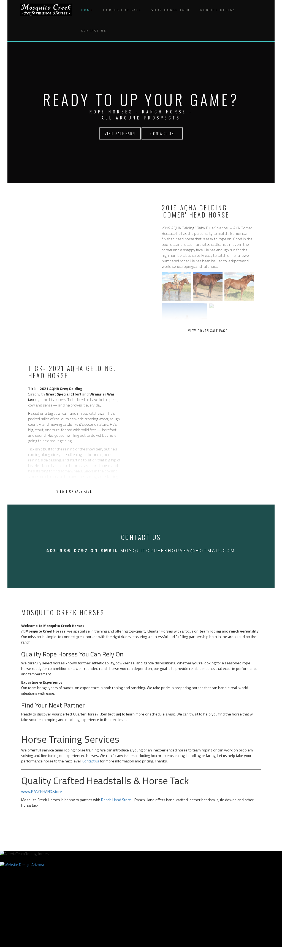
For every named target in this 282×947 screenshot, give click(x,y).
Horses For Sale (122, 10)
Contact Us (94, 31)
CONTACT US (162, 133)
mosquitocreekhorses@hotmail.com (177, 550)
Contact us (90, 761)
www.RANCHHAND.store (41, 791)
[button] (117, 31)
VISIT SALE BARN (120, 133)
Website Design (218, 10)
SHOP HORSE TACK (170, 10)
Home (87, 10)
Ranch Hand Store (116, 800)
